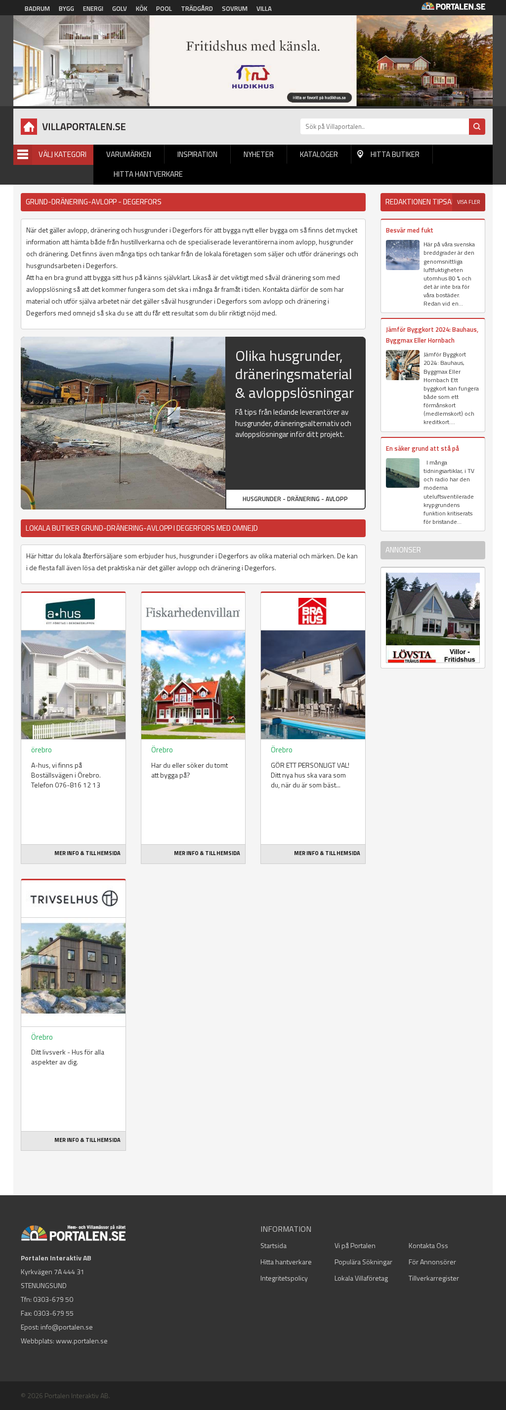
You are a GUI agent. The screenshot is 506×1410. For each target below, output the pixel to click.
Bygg (66, 8)
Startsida (273, 1245)
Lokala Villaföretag (361, 1278)
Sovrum (235, 8)
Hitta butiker (395, 154)
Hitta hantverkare (148, 174)
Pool (164, 8)
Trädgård (197, 8)
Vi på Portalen (355, 1245)
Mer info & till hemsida (87, 853)
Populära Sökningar (363, 1261)
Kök (141, 8)
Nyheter (259, 154)
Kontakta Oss (428, 1245)
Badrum (37, 8)
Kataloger (319, 154)
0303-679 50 (53, 1299)
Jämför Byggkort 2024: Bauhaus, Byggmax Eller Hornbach (432, 334)
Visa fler (468, 202)
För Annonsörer (432, 1261)
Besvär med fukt (409, 230)
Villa (264, 8)
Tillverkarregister (434, 1278)
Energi (93, 8)
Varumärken (128, 154)
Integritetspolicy (284, 1278)
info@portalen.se (67, 1327)
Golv (119, 8)
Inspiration (197, 154)
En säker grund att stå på (422, 448)
